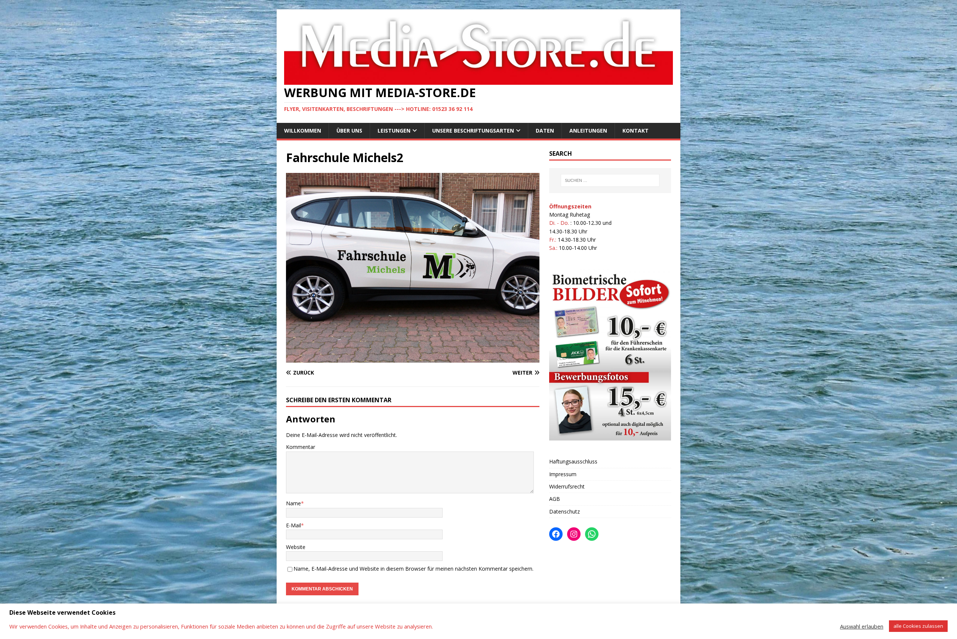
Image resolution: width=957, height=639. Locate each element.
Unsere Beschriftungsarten (473, 130)
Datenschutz (564, 511)
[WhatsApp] (591, 534)
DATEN (545, 130)
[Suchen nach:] (610, 180)
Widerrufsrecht (567, 486)
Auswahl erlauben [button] (861, 626)
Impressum (562, 474)
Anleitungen (588, 130)
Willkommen (302, 130)
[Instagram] (574, 534)
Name (293, 503)
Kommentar (300, 446)
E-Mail (293, 525)
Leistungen (394, 130)
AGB (554, 498)
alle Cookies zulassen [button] (918, 626)
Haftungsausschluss (573, 461)
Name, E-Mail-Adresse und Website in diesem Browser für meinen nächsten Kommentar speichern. (413, 568)
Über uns (349, 130)
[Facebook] (556, 534)
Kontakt (635, 130)
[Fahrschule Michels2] (412, 358)
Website (295, 546)
